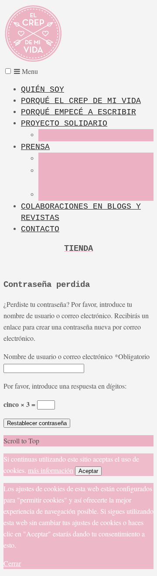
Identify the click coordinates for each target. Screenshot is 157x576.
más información (50, 470)
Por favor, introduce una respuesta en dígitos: (64, 385)
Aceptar (88, 471)
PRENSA (35, 147)
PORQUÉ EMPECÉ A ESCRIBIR (78, 112)
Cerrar (12, 563)
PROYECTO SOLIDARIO (64, 123)
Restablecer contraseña (37, 423)
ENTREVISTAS (57, 159)
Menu (29, 71)
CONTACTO (40, 229)
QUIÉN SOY (42, 89)
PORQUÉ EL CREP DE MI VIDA (81, 101)
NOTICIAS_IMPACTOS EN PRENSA (85, 195)
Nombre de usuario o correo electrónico (76, 356)
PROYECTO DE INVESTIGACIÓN (82, 135)
